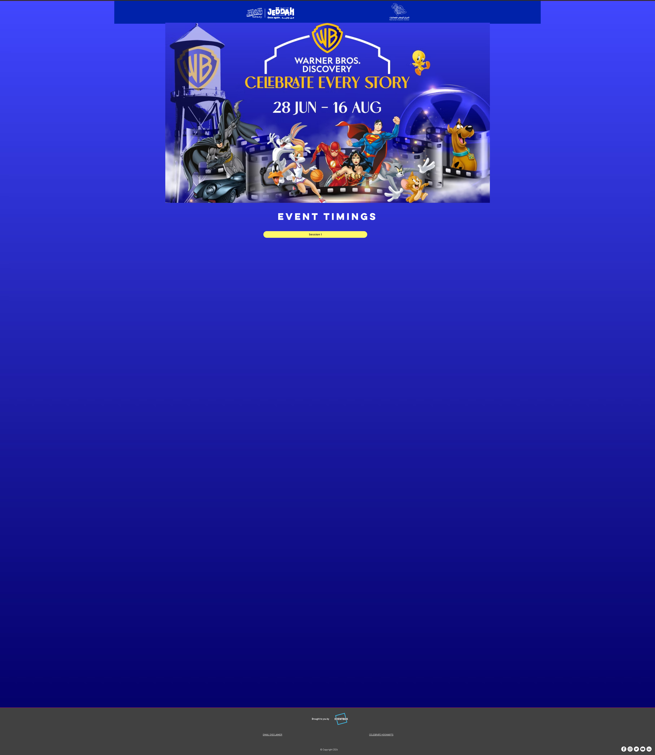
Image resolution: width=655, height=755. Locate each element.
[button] (315, 234)
